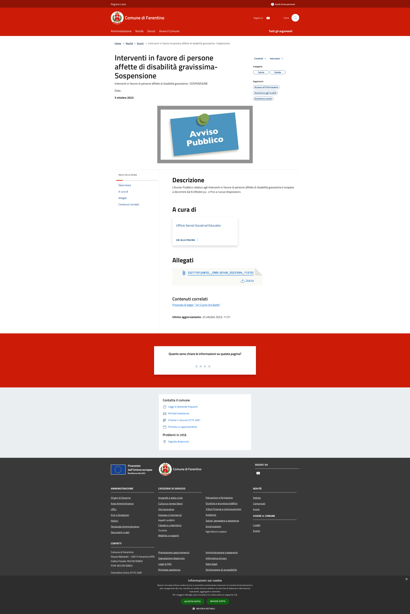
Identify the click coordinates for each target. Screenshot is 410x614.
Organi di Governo (121, 498)
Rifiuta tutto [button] (218, 601)
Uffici (113, 509)
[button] (205, 608)
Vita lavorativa (166, 509)
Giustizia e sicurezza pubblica (221, 503)
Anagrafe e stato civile (170, 498)
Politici (114, 521)
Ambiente (211, 515)
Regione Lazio (118, 4)
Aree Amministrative (122, 503)
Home (118, 43)
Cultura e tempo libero (170, 503)
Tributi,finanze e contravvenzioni (223, 509)
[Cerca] (295, 18)
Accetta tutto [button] (192, 601)
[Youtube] (267, 18)
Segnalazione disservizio (171, 558)
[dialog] (205, 595)
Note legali (211, 564)
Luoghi (256, 525)
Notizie (257, 498)
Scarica (250, 280)
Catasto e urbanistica (169, 525)
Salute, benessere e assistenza (222, 521)
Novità (129, 43)
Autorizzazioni (213, 526)
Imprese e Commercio (170, 515)
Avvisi (140, 43)
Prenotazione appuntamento (173, 552)
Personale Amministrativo (125, 526)
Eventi (256, 531)
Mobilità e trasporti (168, 535)
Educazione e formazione (219, 498)
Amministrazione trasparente (222, 552)
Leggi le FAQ (165, 564)
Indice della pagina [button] (128, 174)
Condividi (258, 58)
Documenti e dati (120, 532)
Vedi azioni (275, 58)
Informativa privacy (216, 558)
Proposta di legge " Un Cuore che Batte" (196, 305)
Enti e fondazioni (120, 515)
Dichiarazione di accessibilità (221, 570)
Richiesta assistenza (169, 570)
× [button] (406, 579)
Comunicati (259, 503)
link (235, 594)
